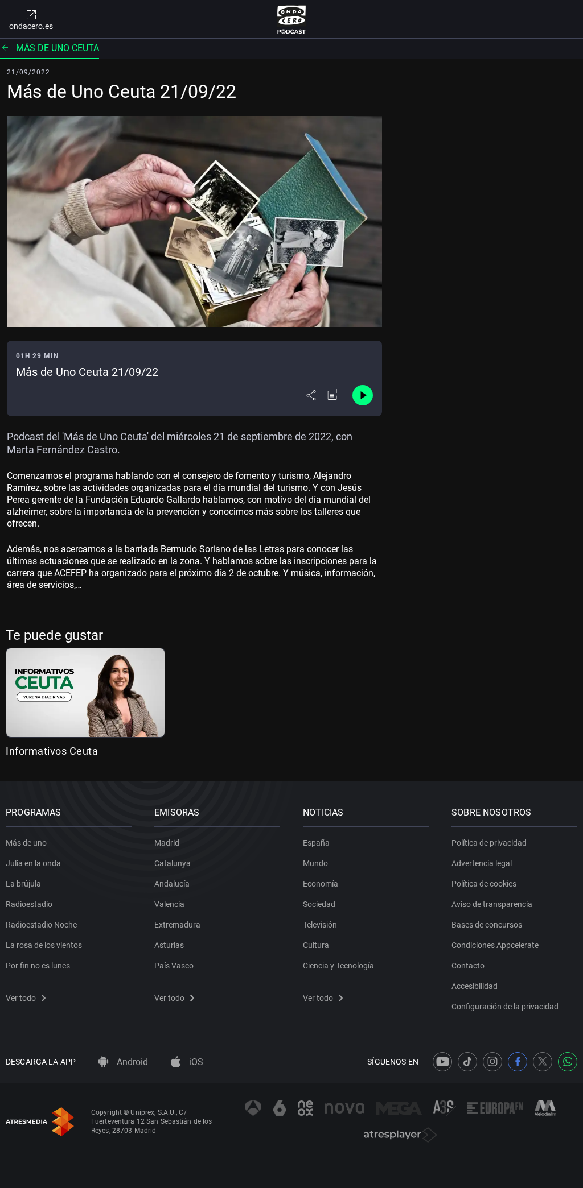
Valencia (169, 904)
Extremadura (177, 924)
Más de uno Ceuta (57, 48)
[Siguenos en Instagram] (492, 1061)
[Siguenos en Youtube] (442, 1061)
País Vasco (174, 965)
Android (131, 1062)
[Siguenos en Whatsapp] (567, 1061)
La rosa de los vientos (44, 945)
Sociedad (319, 904)
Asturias (169, 945)
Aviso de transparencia (491, 904)
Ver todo (21, 998)
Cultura (316, 945)
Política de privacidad (489, 842)
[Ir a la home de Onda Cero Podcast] (292, 19)
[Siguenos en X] (542, 1061)
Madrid (166, 842)
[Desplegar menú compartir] (311, 395)
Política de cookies (483, 883)
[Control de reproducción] (362, 395)
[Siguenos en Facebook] (517, 1061)
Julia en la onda (33, 863)
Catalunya (172, 863)
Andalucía (172, 883)
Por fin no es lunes (38, 965)
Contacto (468, 965)
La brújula (23, 883)
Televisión (320, 924)
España (316, 842)
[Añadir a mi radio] (333, 395)
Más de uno (26, 842)
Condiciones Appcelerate (495, 945)
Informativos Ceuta (52, 751)
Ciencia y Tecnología (338, 965)
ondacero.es (31, 26)
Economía (320, 883)
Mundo (315, 863)
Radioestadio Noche (41, 924)
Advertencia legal (481, 863)
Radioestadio (29, 904)
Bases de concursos (486, 924)
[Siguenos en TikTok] (467, 1061)
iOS (195, 1062)
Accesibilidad (474, 986)
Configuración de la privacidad (505, 1006)
